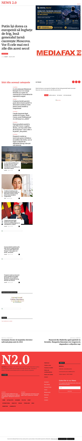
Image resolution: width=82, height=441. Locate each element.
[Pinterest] (79, 82)
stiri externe (59, 95)
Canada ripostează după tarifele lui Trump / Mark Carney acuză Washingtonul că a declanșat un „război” (12, 222)
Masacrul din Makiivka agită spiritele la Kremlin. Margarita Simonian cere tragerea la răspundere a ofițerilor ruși (62, 342)
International (4, 53)
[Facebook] (73, 82)
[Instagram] (62, 397)
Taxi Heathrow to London (7, 321)
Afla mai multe (54, 438)
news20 (5, 56)
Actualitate (15, 87)
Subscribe (70, 391)
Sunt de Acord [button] (71, 438)
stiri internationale (67, 95)
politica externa (52, 95)
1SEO (5, 198)
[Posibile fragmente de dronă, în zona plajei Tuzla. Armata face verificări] (30, 384)
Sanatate (15, 99)
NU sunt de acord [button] (62, 438)
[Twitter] (76, 82)
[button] (78, 4)
